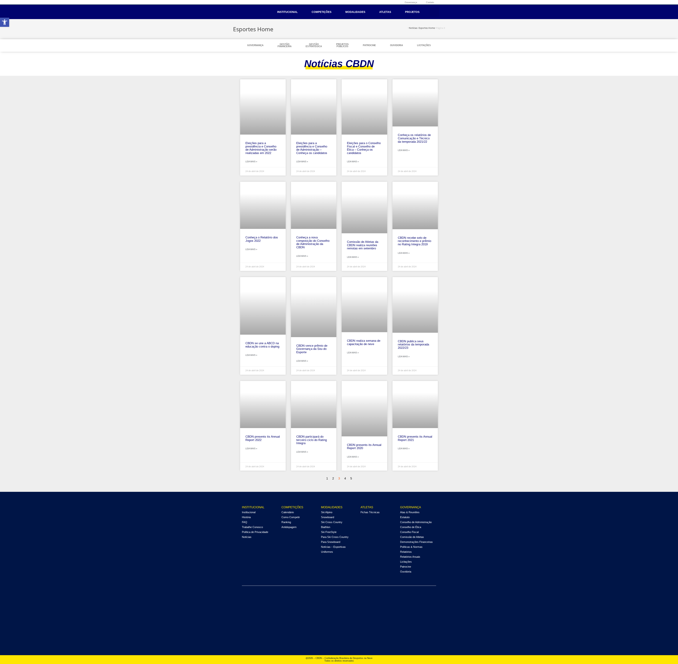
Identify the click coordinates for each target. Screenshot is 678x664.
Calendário (287, 512)
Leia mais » (251, 161)
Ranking (286, 522)
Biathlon (325, 527)
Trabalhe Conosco (252, 527)
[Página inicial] (407, 27)
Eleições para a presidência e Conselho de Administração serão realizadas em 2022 (260, 148)
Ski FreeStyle (329, 531)
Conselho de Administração (416, 522)
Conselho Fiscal (409, 531)
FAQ (244, 522)
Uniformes (327, 551)
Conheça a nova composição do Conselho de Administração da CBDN (312, 242)
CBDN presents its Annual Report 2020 (364, 446)
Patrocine (369, 45)
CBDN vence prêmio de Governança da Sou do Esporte (311, 349)
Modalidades (355, 11)
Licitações (424, 45)
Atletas (385, 11)
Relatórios (406, 551)
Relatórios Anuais (410, 556)
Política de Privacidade (255, 531)
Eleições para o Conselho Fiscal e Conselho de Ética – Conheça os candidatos (364, 148)
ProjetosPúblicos (342, 45)
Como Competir (290, 517)
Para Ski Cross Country (335, 536)
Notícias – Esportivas (333, 546)
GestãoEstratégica (314, 45)
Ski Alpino (326, 512)
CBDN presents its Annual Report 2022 (262, 438)
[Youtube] (393, 2)
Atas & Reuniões (410, 512)
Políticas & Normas (411, 546)
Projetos (412, 11)
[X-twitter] (387, 2)
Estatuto (405, 517)
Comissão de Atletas (412, 536)
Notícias (246, 536)
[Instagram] (382, 2)
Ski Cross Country (331, 522)
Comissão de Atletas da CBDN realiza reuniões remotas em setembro (362, 245)
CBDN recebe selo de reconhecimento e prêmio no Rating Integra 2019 (414, 241)
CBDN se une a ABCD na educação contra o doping (262, 345)
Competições (321, 11)
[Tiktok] (398, 2)
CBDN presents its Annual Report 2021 (415, 438)
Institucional (287, 11)
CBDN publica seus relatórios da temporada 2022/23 (413, 344)
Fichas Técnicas (370, 512)
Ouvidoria (396, 45)
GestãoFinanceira (285, 45)
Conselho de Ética (410, 527)
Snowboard (327, 517)
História (246, 517)
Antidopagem (289, 527)
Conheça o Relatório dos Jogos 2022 (261, 239)
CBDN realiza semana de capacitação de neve (363, 342)
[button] (434, 12)
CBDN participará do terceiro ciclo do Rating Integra (311, 440)
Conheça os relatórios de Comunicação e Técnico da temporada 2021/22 (414, 138)
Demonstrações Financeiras (416, 541)
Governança (255, 45)
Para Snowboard (330, 541)
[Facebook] (376, 2)
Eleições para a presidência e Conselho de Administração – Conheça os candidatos (311, 148)
